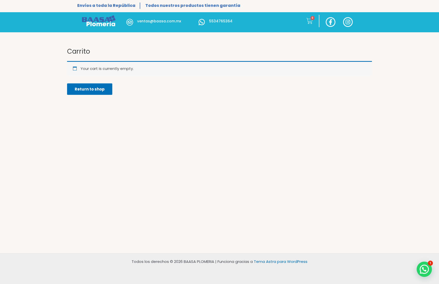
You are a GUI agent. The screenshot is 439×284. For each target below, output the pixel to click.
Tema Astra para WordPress (280, 261)
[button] (424, 269)
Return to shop (90, 89)
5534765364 (220, 21)
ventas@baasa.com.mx (159, 21)
